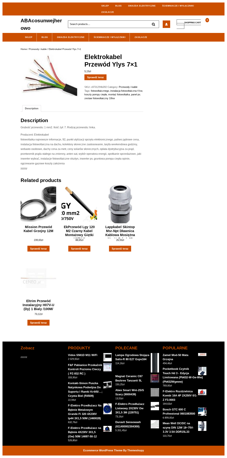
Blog (118, 6)
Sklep (105, 6)
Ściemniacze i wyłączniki (178, 6)
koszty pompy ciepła (95, 94)
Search (153, 24)
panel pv (135, 94)
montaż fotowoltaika (119, 94)
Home (24, 49)
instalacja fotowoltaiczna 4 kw (126, 90)
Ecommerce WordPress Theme (102, 450)
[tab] (31, 108)
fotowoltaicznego (100, 90)
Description (31, 108)
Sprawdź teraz (95, 77)
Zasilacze (107, 12)
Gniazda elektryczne (142, 6)
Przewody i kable (38, 49)
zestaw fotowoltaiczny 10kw (99, 98)
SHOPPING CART (192, 22)
